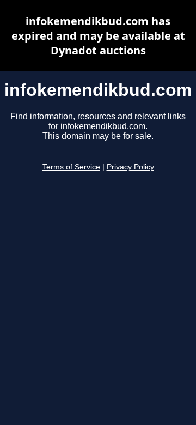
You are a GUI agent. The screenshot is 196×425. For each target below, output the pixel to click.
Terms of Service (71, 167)
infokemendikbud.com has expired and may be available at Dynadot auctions (98, 36)
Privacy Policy (130, 167)
